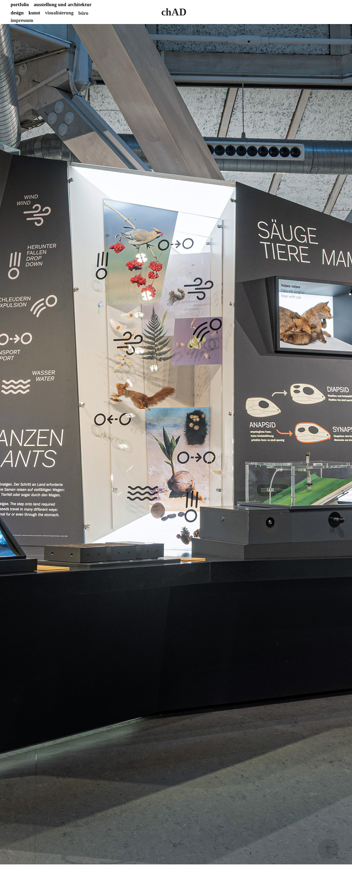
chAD (174, 12)
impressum (22, 20)
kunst (34, 12)
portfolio (20, 4)
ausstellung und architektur (62, 4)
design (17, 12)
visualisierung (59, 12)
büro (83, 13)
